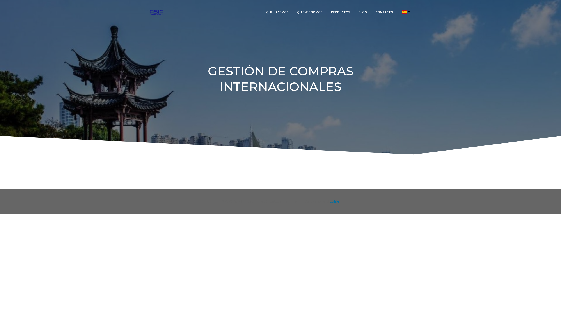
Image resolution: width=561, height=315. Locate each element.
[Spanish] (406, 12)
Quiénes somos (309, 12)
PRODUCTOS (340, 12)
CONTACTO (384, 12)
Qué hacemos (277, 12)
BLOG (363, 12)
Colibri (335, 201)
